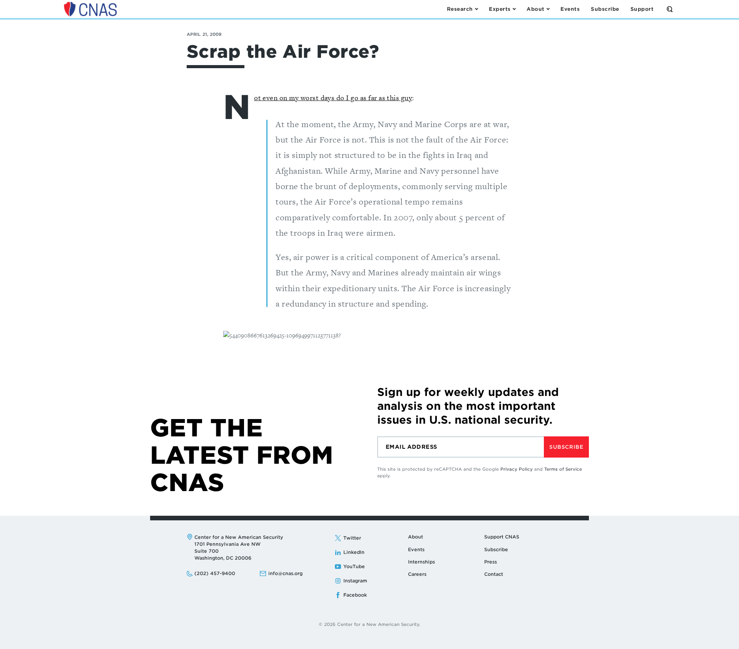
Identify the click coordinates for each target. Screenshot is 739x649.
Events (416, 549)
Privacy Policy (516, 469)
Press (490, 562)
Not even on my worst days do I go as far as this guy (333, 97)
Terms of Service (563, 469)
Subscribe (566, 447)
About (415, 537)
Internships (421, 562)
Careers (417, 574)
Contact (493, 574)
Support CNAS (501, 537)
